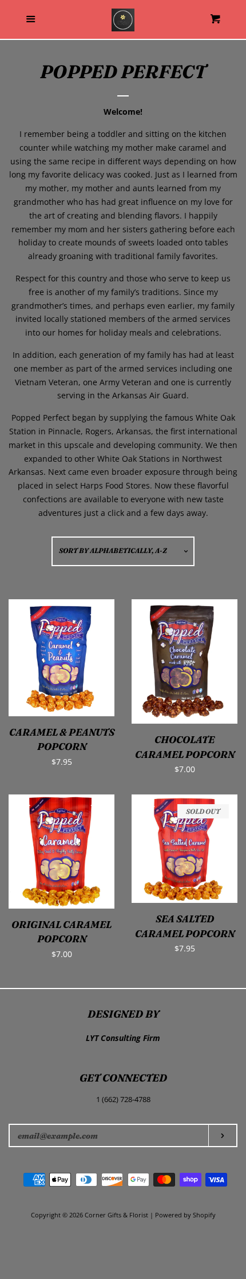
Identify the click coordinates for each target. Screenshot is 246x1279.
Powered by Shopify (185, 1215)
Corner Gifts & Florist (117, 1215)
